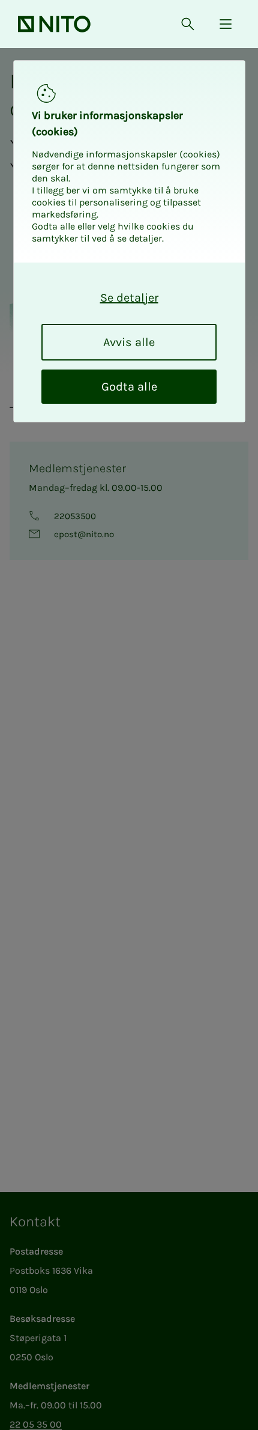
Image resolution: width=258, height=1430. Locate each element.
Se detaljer (129, 298)
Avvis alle (129, 342)
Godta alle (129, 387)
